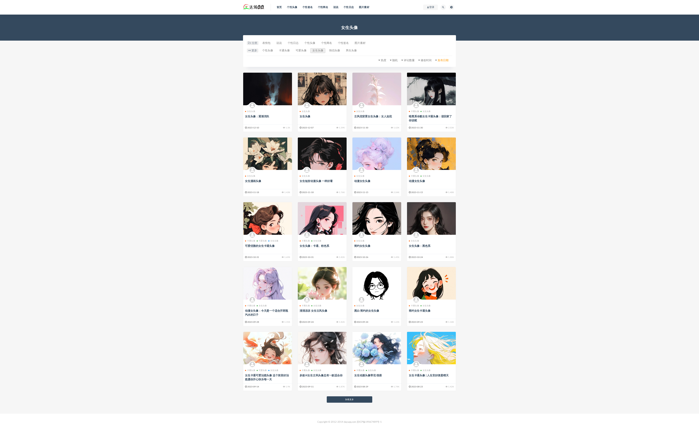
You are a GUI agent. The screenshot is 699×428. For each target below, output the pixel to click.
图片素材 (364, 7)
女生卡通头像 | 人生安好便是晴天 (429, 375)
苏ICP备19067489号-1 (369, 422)
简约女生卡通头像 (419, 310)
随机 (395, 60)
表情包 (266, 43)
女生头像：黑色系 (419, 246)
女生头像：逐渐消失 (257, 116)
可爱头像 (301, 50)
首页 (279, 7)
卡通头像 (284, 50)
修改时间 (426, 60)
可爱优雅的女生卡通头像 (260, 246)
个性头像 (292, 7)
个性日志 (348, 7)
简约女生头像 (362, 246)
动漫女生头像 (362, 181)
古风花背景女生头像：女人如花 (373, 116)
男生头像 (351, 50)
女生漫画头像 (253, 181)
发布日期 (443, 60)
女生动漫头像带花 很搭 (368, 375)
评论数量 (409, 60)
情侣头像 (334, 50)
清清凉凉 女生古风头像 (313, 310)
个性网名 (323, 7)
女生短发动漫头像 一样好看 (316, 181)
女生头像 (317, 50)
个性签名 (307, 7)
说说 (335, 7)
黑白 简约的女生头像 (366, 310)
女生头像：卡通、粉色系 (314, 246)
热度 (383, 60)
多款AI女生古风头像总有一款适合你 (321, 375)
